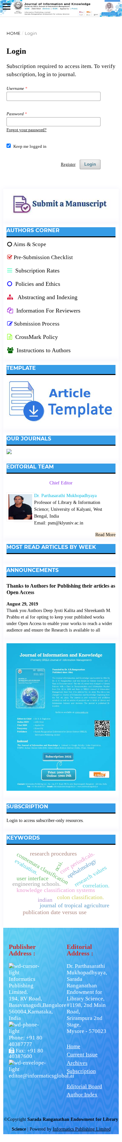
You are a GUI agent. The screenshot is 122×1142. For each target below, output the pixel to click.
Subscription (81, 1071)
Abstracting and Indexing (46, 297)
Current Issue (82, 1054)
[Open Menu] (6, 6)
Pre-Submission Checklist (43, 257)
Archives (77, 1063)
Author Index (82, 1095)
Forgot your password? (27, 129)
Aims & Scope (29, 244)
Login (90, 164)
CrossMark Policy (36, 337)
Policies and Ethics (37, 284)
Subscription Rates (37, 270)
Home (13, 33)
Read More (105, 534)
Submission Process (37, 324)
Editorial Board (84, 1086)
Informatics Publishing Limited (82, 1129)
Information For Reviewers (48, 310)
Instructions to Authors (44, 350)
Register (68, 164)
